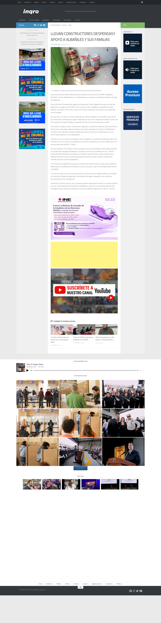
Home (19, 2)
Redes (36, 2)
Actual (64, 25)
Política (92, 2)
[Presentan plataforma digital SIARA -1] (90, 484)
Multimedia (67, 20)
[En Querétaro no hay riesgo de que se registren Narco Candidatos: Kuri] (51, 484)
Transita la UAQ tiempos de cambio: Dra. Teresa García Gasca (60, 339)
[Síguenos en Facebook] (35, 25)
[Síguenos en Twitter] (41, 25)
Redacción (56, 44)
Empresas (83, 2)
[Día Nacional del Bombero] (80, 452)
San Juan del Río (34, 20)
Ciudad (60, 2)
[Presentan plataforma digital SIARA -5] (129, 484)
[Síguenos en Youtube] (44, 25)
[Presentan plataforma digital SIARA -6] (110, 484)
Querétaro (22, 20)
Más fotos (80, 468)
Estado (52, 2)
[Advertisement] (84, 255)
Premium (77, 20)
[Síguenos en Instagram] (38, 25)
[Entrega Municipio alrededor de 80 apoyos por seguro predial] (32, 484)
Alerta (44, 2)
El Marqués (56, 20)
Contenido (27, 2)
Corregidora (45, 20)
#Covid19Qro (55, 25)
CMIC (70, 25)
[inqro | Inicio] (41, 11)
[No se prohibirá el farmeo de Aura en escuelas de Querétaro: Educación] (71, 484)
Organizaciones (71, 2)
